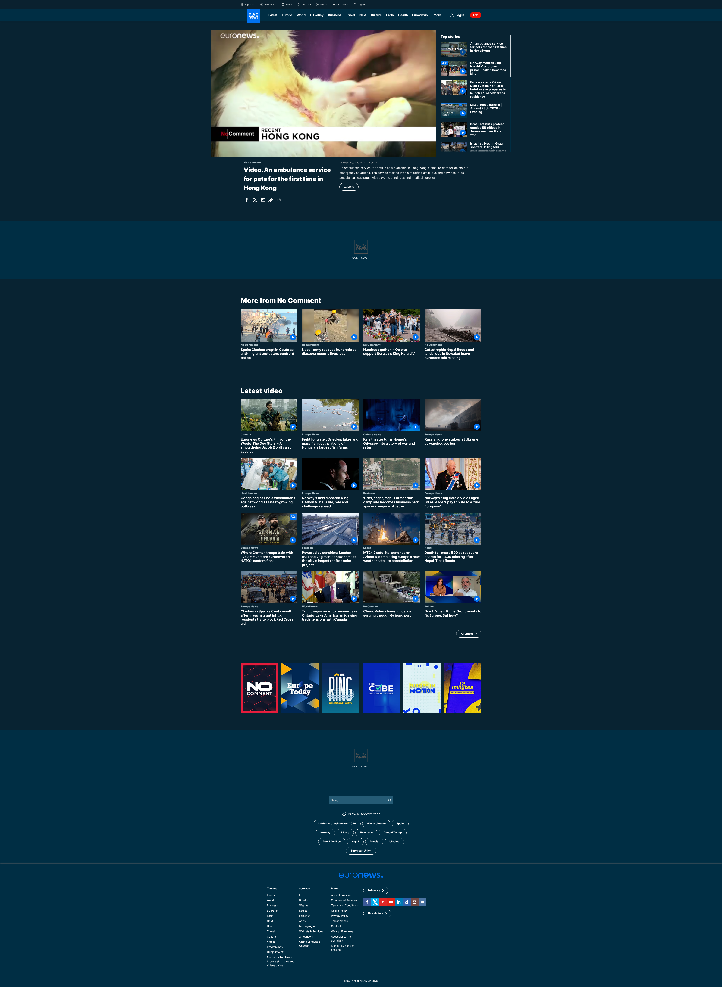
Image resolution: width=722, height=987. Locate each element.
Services (304, 888)
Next (362, 15)
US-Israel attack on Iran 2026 (337, 823)
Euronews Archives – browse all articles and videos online (280, 961)
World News (310, 606)
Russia (374, 841)
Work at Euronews (342, 931)
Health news (249, 493)
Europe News (310, 434)
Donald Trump (393, 832)
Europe (287, 15)
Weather (304, 905)
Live (475, 15)
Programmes (275, 946)
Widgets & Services (311, 931)
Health (403, 15)
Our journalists (275, 952)
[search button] (355, 5)
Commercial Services (344, 900)
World (301, 15)
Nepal (428, 547)
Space (367, 547)
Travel (350, 15)
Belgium (430, 606)
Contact (336, 926)
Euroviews (420, 15)
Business (334, 15)
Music (345, 832)
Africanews (306, 936)
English (248, 4)
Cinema (246, 434)
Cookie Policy (339, 910)
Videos (271, 941)
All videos (467, 633)
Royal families (332, 841)
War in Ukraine (376, 823)
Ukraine (394, 841)
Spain (400, 823)
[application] (323, 93)
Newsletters (375, 913)
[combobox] (374, 5)
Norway (325, 832)
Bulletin (303, 900)
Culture (376, 15)
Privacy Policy (339, 915)
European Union (361, 850)
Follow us (304, 915)
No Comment (249, 344)
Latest (272, 15)
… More (349, 186)
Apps (302, 920)
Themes (272, 888)
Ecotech (307, 547)
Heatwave (366, 832)
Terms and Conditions (344, 905)
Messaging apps (309, 926)
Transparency (339, 920)
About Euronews (341, 894)
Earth (390, 15)
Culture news (372, 434)
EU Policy (317, 15)
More (334, 888)
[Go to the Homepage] (253, 16)
